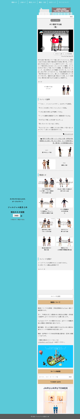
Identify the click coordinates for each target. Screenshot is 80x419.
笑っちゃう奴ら (56, 141)
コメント (41, 269)
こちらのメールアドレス (45, 342)
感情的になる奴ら (45, 141)
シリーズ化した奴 (59, 138)
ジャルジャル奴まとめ (17, 207)
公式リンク (52, 2)
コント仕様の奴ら (67, 141)
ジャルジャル (69, 134)
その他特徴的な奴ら (66, 143)
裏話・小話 (42, 2)
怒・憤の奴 (56, 143)
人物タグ (23, 2)
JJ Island (55, 358)
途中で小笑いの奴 (47, 138)
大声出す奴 (69, 138)
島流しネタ (32, 2)
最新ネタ (14, 2)
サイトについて (64, 2)
